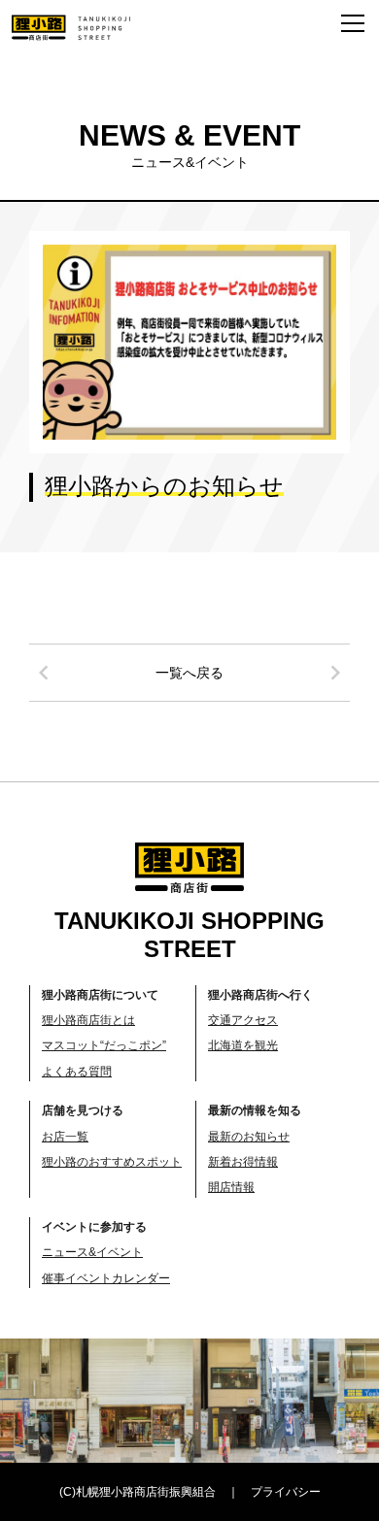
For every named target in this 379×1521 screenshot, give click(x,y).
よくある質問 (77, 1071)
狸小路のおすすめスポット (112, 1162)
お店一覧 (65, 1136)
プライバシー (286, 1492)
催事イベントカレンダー (106, 1278)
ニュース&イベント (92, 1252)
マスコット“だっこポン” (104, 1045)
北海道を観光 (243, 1045)
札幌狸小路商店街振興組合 (146, 1492)
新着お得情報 (243, 1162)
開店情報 (231, 1187)
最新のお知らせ (249, 1136)
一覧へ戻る (189, 672)
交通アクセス (243, 1020)
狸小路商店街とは (88, 1020)
